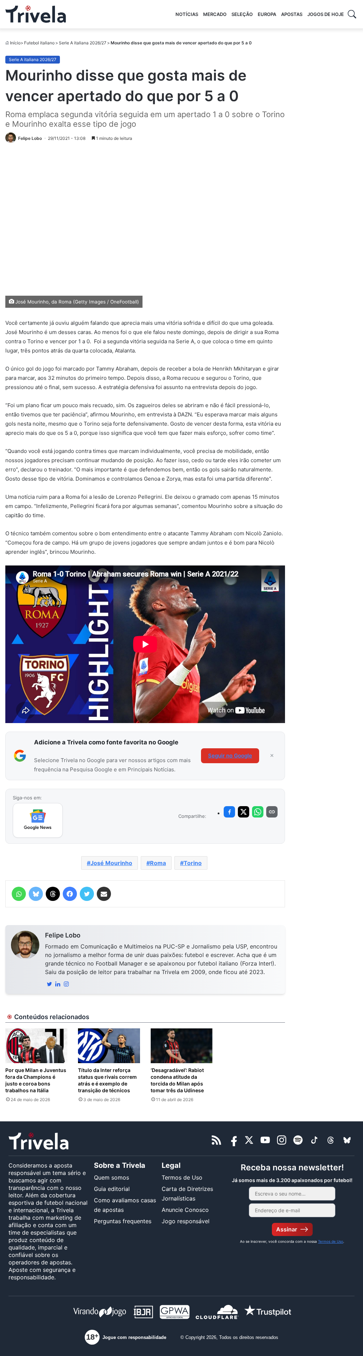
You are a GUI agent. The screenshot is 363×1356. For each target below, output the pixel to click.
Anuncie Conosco (185, 1209)
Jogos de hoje (325, 14)
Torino (193, 862)
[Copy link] (272, 811)
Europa (267, 14)
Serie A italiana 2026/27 (82, 42)
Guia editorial (112, 1188)
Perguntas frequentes (122, 1221)
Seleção (242, 14)
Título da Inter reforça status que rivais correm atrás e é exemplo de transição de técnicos (107, 1080)
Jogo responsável (186, 1221)
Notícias (186, 14)
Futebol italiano (39, 42)
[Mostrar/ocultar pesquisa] (352, 14)
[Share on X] (243, 811)
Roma (158, 862)
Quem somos (111, 1177)
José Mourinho (111, 862)
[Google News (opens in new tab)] (38, 820)
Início (15, 42)
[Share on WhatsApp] (257, 811)
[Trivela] (35, 14)
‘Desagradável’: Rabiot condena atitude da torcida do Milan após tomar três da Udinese (177, 1080)
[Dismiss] (272, 755)
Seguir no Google (230, 755)
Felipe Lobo (62, 935)
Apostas (291, 14)
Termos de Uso (182, 1177)
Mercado (215, 14)
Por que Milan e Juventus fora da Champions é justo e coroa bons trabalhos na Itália (35, 1080)
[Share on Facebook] (229, 811)
